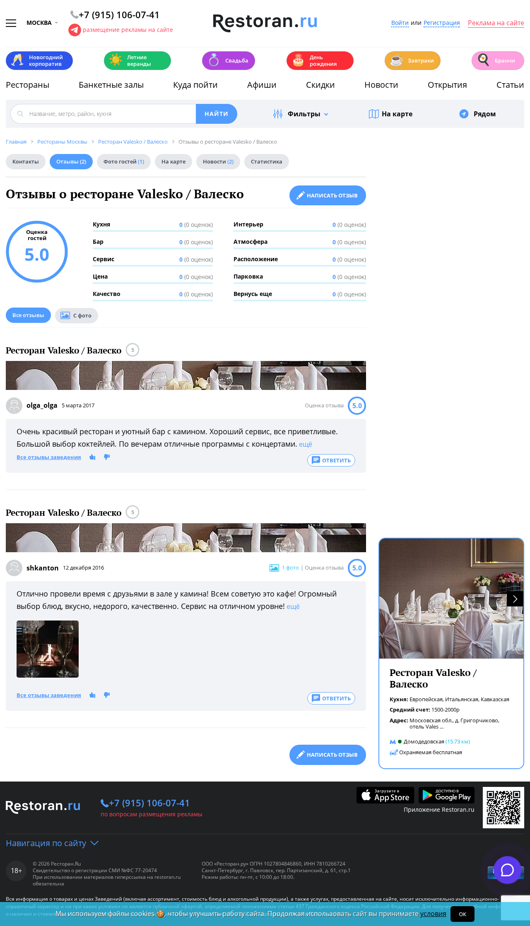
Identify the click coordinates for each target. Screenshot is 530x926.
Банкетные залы (111, 84)
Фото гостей (124, 161)
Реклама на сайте (496, 23)
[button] (515, 598)
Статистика (266, 161)
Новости (381, 84)
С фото (82, 315)
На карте (397, 113)
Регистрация (442, 22)
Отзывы (71, 161)
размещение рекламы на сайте (128, 30)
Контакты (25, 161)
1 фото (290, 567)
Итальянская (461, 699)
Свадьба (227, 59)
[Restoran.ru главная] (265, 23)
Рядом (485, 113)
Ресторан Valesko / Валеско (63, 350)
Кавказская (495, 699)
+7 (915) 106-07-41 (149, 802)
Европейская (426, 699)
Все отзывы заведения (49, 457)
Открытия (447, 84)
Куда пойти (195, 84)
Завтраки (411, 59)
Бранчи (495, 59)
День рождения (314, 60)
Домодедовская (424, 741)
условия (433, 913)
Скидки (320, 84)
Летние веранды (129, 60)
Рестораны (27, 84)
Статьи (510, 84)
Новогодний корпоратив (36, 60)
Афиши (262, 84)
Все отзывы (28, 315)
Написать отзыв (332, 195)
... (441, 726)
